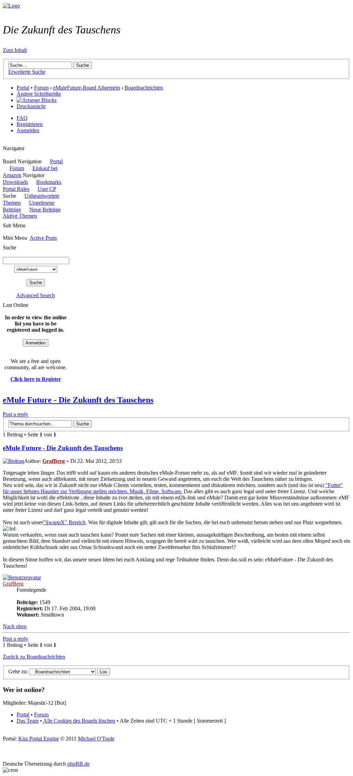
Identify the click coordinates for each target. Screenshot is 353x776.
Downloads (15, 182)
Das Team (28, 721)
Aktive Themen (20, 216)
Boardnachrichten (143, 88)
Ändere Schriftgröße (39, 94)
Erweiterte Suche (27, 72)
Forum (41, 88)
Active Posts (43, 238)
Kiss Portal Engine (38, 739)
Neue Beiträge (45, 210)
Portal (23, 88)
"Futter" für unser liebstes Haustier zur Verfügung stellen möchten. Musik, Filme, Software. (173, 488)
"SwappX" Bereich (64, 522)
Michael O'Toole (96, 739)
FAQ (22, 118)
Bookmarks (48, 182)
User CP (47, 189)
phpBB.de (78, 764)
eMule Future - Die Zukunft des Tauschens (78, 399)
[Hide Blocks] (5, 142)
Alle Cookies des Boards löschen (79, 721)
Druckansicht (31, 106)
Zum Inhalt (15, 50)
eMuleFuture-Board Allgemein (86, 88)
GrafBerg (53, 461)
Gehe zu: (18, 671)
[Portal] (11, 6)
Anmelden (28, 130)
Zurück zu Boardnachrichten (34, 657)
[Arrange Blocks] (37, 100)
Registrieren (30, 124)
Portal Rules (16, 189)
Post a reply (15, 414)
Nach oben (15, 626)
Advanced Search (35, 295)
